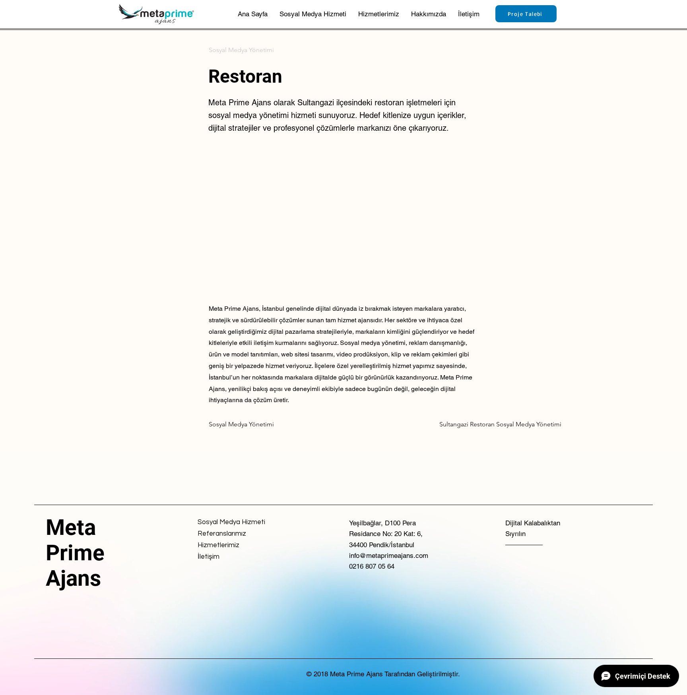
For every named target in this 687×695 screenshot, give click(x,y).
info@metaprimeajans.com (388, 555)
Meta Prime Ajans (75, 553)
